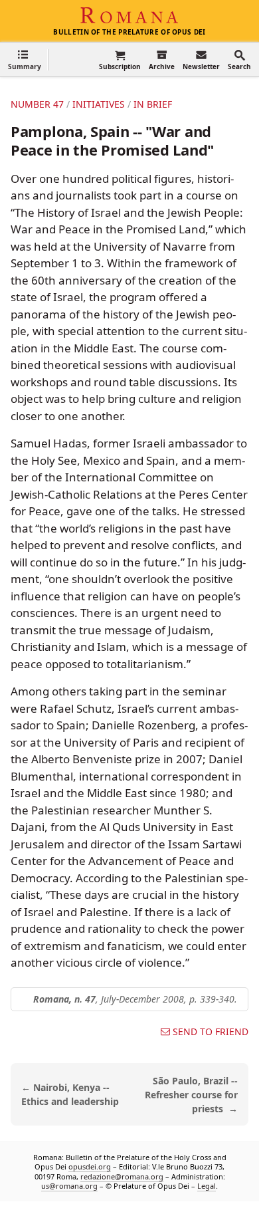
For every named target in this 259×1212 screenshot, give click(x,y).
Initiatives (98, 104)
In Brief (152, 104)
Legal (206, 1186)
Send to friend (210, 1031)
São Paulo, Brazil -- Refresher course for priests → (191, 1094)
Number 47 (37, 104)
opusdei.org (89, 1167)
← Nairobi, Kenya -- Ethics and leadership (70, 1094)
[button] (24, 59)
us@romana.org (69, 1186)
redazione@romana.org (121, 1176)
